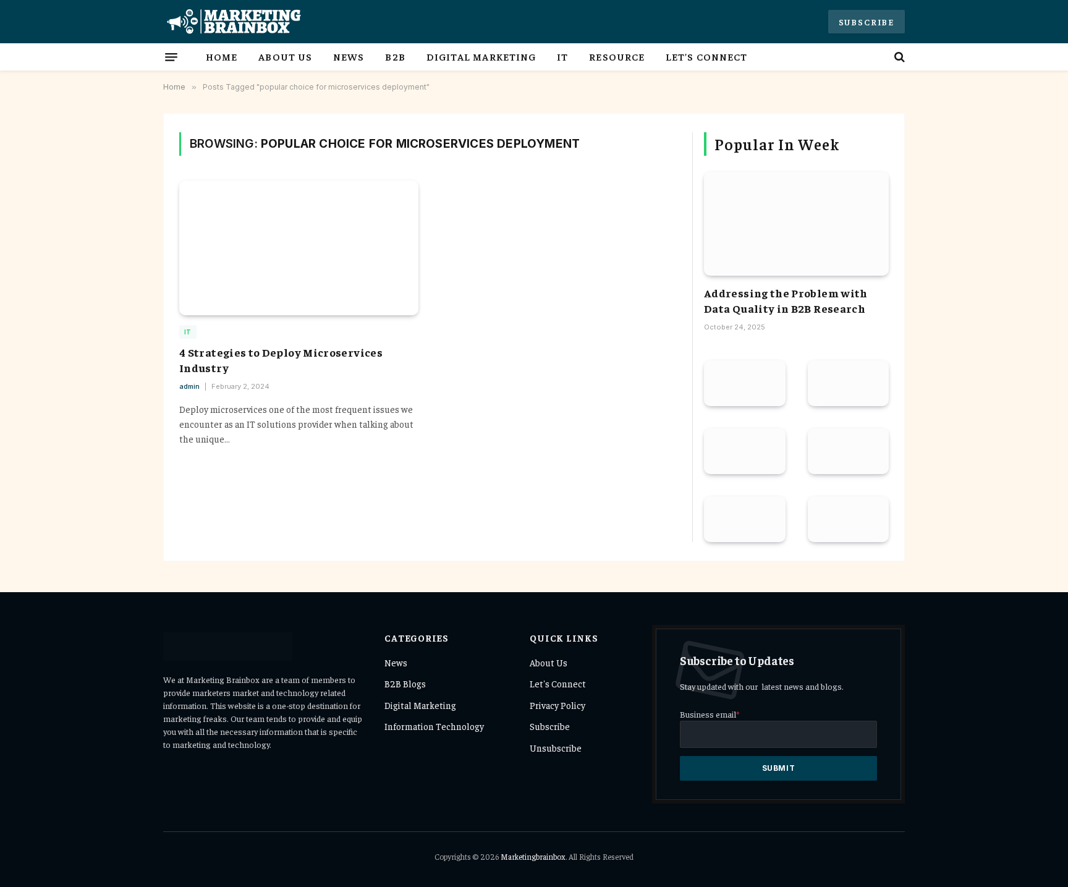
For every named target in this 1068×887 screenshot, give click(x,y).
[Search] (898, 57)
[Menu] (171, 57)
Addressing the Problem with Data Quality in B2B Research (786, 300)
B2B (395, 56)
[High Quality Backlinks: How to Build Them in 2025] (848, 519)
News (348, 56)
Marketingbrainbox (533, 856)
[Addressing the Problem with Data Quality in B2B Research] (796, 224)
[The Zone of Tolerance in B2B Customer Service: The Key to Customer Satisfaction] (848, 383)
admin (189, 386)
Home (221, 56)
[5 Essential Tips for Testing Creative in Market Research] (745, 451)
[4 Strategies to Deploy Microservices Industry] (298, 247)
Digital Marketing (481, 56)
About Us (285, 56)
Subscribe (866, 21)
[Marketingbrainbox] (232, 21)
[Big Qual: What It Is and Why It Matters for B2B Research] (848, 451)
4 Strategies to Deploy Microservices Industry (281, 359)
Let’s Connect (706, 56)
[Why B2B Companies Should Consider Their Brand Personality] (745, 383)
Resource (617, 56)
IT (562, 56)
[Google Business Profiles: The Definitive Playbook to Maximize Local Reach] (745, 519)
